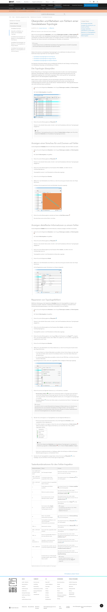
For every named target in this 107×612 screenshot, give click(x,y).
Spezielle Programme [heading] (73, 578)
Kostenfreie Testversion (77, 5)
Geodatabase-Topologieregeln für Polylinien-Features (45, 60)
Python (38, 8)
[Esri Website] (11, 2)
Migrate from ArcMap (51, 8)
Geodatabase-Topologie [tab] (16, 26)
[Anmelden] (97, 1)
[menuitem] (27, 582)
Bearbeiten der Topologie (36, 17)
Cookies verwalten (68, 607)
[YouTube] (15, 591)
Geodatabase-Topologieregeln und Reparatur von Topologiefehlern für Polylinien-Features (18, 50)
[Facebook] (10, 588)
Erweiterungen (66, 5)
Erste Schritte (18, 8)
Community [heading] (36, 578)
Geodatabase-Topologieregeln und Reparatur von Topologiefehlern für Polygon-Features (18, 44)
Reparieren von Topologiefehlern (88, 32)
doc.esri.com (37, 11)
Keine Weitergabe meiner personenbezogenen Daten (82, 607)
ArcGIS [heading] (23, 578)
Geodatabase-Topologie (47, 17)
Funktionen (50, 5)
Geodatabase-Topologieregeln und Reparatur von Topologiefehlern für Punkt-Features (18, 38)
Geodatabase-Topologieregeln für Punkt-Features (44, 56)
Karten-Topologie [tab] (14, 23)
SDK (43, 8)
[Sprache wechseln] (93, 1)
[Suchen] (90, 1)
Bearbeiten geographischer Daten (22, 17)
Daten (13, 17)
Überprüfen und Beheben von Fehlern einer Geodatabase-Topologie (17, 33)
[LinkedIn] (15, 588)
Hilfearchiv (51, 28)
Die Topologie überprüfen (86, 23)
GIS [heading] (46, 578)
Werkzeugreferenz (31, 8)
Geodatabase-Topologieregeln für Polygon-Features (45, 58)
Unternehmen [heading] (60, 578)
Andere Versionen (43, 28)
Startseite (11, 8)
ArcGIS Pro (11, 5)
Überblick (43, 5)
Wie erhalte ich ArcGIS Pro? (91, 5)
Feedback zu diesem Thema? (72, 573)
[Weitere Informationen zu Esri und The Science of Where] (13, 582)
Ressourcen (58, 5)
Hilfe (24, 8)
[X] (13, 588)
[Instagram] (13, 591)
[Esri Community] (10, 591)
